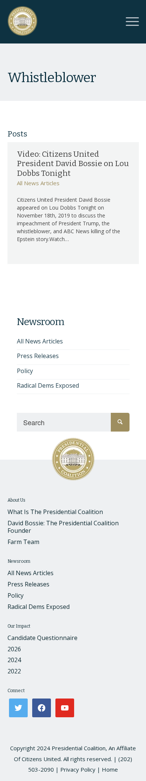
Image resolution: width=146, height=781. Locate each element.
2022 (14, 671)
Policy (25, 371)
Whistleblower (51, 77)
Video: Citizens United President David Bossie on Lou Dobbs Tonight (73, 163)
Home (110, 769)
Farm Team (23, 542)
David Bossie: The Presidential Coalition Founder (63, 527)
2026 (14, 649)
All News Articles (38, 183)
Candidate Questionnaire (42, 638)
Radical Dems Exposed (48, 385)
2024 (14, 660)
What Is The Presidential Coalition (55, 512)
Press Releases (38, 356)
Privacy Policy (77, 769)
